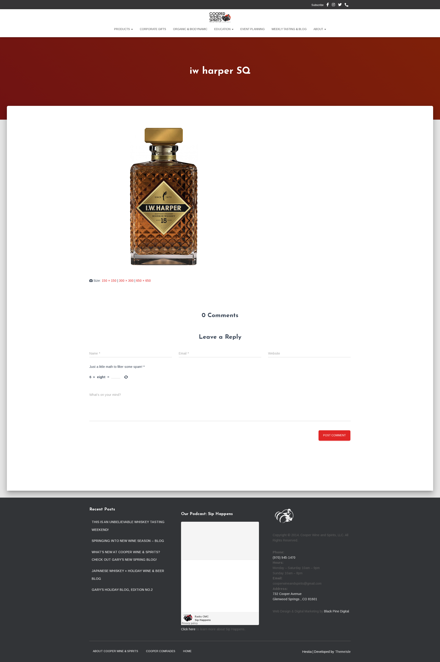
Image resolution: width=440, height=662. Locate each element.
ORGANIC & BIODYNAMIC (190, 29)
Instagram (333, 5)
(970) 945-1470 (284, 557)
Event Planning (252, 29)
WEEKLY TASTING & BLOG (289, 29)
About (319, 29)
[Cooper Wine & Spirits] (220, 17)
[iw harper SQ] (163, 196)
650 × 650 (143, 280)
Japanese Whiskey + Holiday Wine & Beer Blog (128, 574)
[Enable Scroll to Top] (431, 653)
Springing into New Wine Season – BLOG (128, 541)
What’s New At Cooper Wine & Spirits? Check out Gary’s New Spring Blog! (126, 556)
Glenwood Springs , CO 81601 (295, 599)
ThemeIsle (343, 652)
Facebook (328, 5)
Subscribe (317, 5)
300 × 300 (126, 280)
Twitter (340, 5)
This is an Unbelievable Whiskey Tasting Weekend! (128, 526)
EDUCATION (222, 29)
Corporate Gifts (153, 29)
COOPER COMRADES (160, 651)
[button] (132, 29)
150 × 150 (109, 280)
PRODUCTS (122, 29)
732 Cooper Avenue (287, 594)
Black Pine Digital (336, 611)
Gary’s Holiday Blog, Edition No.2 (122, 590)
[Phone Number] (348, 5)
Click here (188, 629)
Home (187, 651)
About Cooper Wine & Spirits (115, 651)
